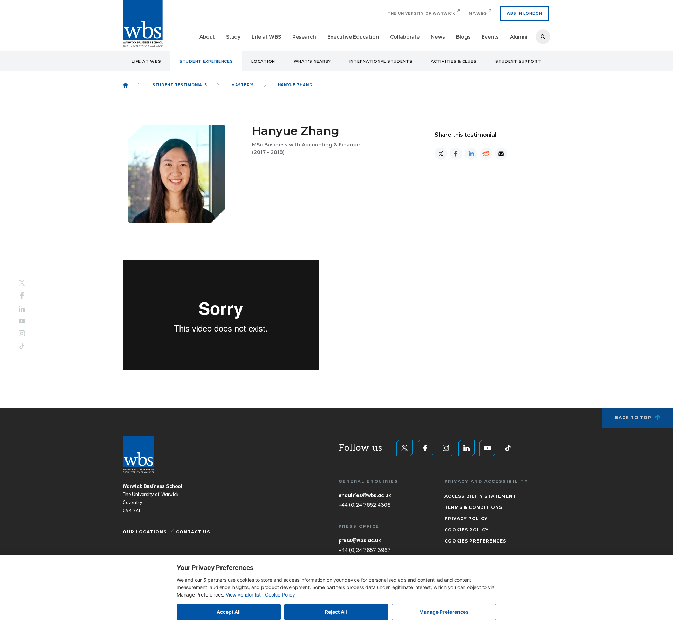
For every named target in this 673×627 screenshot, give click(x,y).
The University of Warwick (421, 13)
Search (543, 36)
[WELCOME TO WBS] (125, 85)
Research (304, 37)
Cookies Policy (466, 529)
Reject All (336, 612)
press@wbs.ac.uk (360, 539)
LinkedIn (22, 309)
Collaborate (405, 37)
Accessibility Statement (480, 496)
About (207, 37)
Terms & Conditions (473, 507)
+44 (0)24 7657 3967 (365, 549)
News (438, 37)
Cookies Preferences (475, 541)
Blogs (463, 37)
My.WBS (478, 13)
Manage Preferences (444, 612)
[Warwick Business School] (143, 23)
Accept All (229, 612)
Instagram (22, 333)
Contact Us (193, 531)
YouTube (22, 320)
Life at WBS (266, 37)
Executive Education (353, 37)
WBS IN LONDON (524, 13)
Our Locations (144, 531)
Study (233, 37)
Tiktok (21, 346)
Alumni (519, 37)
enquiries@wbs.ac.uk (365, 494)
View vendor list (243, 595)
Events (490, 37)
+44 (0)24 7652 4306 (365, 504)
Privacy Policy (466, 518)
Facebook (21, 295)
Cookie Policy (280, 595)
